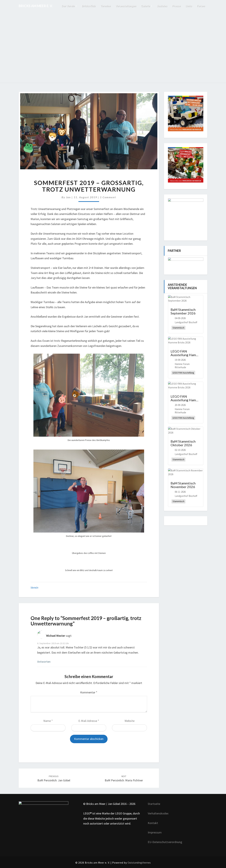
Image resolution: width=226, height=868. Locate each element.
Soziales (162, 5)
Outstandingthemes (139, 862)
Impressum (155, 832)
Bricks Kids (88, 5)
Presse (176, 5)
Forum (201, 5)
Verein (34, 587)
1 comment (108, 197)
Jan (68, 197)
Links (188, 5)
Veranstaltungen (125, 5)
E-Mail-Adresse (88, 721)
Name (48, 721)
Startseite (154, 804)
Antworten (43, 661)
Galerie (145, 5)
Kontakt (153, 823)
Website (130, 721)
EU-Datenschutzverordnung (165, 842)
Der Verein (68, 5)
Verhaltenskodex (158, 813)
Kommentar (88, 692)
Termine (105, 5)
